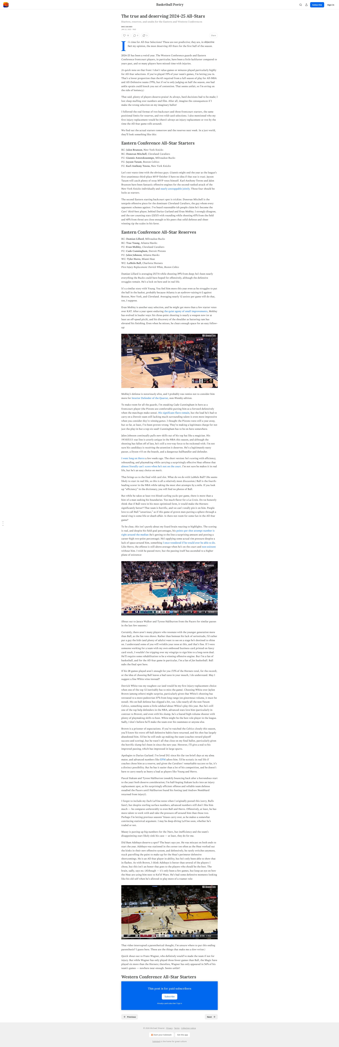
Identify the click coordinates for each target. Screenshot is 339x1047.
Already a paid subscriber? (169, 1003)
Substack (156, 1041)
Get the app (182, 1035)
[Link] (117, 143)
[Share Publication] (306, 4)
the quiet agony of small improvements (186, 311)
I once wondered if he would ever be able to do (188, 543)
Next (209, 1017)
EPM (163, 760)
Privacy (169, 1028)
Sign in (330, 4)
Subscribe (317, 4)
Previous (131, 1017)
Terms (177, 1028)
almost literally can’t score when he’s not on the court (151, 466)
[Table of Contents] (3, 523)
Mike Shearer (126, 27)
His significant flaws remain (173, 413)
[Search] (300, 4)
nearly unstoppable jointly (175, 189)
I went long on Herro (133, 458)
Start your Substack (162, 1035)
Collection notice (188, 1028)
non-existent (209, 547)
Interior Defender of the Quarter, (150, 398)
